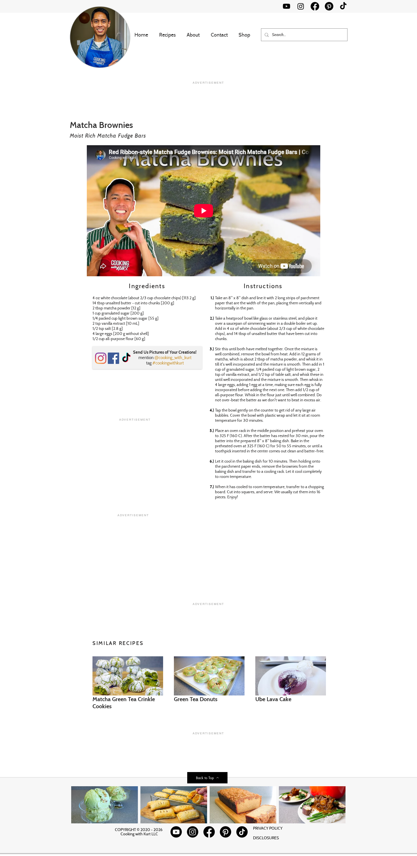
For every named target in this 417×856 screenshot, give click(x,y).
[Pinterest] (329, 6)
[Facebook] (315, 6)
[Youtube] (286, 6)
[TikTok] (343, 6)
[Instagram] (300, 6)
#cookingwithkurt (168, 363)
